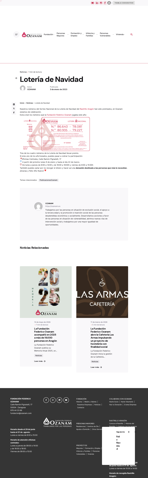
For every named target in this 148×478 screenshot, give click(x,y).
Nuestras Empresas (84, 405)
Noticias (23, 72)
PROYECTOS (81, 445)
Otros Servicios (98, 429)
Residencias (81, 426)
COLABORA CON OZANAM (120, 399)
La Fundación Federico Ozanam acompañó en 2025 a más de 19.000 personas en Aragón (45, 334)
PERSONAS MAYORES (85, 423)
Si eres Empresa (130, 405)
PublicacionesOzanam (48, 180)
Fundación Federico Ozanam (59, 115)
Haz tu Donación (115, 405)
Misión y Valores (90, 402)
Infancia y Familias (83, 451)
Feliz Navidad (118, 442)
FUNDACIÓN (81, 399)
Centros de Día (93, 426)
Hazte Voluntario (127, 402)
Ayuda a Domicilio (83, 429)
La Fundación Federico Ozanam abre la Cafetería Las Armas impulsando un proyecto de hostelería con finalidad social (102, 337)
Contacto (80, 407)
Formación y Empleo (92, 448)
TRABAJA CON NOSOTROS (124, 3)
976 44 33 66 (16, 410)
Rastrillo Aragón (87, 109)
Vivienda (91, 454)
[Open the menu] (16, 34)
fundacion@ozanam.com (21, 413)
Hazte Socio (114, 402)
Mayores (79, 448)
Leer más (38, 361)
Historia (79, 402)
